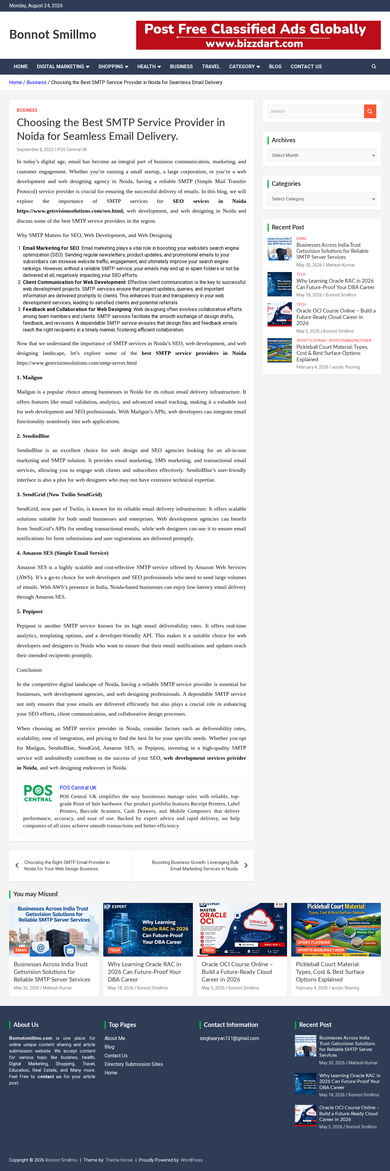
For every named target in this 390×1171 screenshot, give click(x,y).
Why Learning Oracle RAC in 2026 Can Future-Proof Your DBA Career (144, 972)
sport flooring (311, 340)
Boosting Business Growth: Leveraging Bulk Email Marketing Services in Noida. (195, 866)
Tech (301, 274)
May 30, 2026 (309, 265)
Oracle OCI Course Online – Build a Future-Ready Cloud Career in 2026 (336, 317)
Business (181, 66)
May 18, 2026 (309, 294)
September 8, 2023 (35, 149)
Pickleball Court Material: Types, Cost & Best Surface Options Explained (332, 353)
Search (370, 111)
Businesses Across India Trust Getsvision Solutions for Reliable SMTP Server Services (332, 251)
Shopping (110, 66)
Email (301, 238)
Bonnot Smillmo (52, 35)
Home (21, 66)
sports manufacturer (349, 340)
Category (242, 66)
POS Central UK (72, 149)
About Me (115, 1038)
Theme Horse (119, 1160)
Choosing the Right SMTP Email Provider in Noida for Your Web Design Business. (67, 866)
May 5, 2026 (308, 331)
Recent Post (288, 228)
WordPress (192, 1160)
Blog (275, 66)
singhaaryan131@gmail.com (229, 1038)
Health (146, 66)
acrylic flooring (346, 367)
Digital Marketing (60, 66)
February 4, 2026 (312, 367)
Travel (211, 66)
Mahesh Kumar (340, 265)
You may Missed (35, 894)
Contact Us (306, 66)
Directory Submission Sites (134, 1064)
